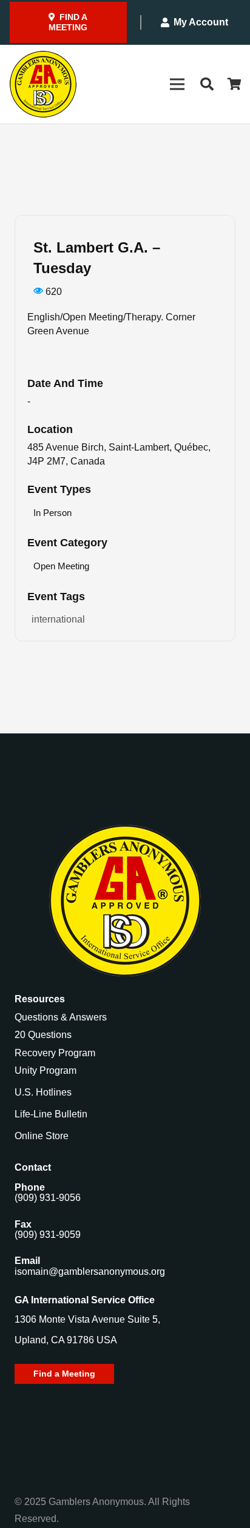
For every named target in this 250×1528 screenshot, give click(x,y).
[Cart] (234, 84)
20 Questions (43, 1035)
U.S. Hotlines (43, 1092)
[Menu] (177, 84)
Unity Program (45, 1070)
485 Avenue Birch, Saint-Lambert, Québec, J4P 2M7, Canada (119, 454)
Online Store (42, 1136)
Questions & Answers (61, 1017)
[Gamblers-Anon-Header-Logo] (43, 84)
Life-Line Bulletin (51, 1114)
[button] (206, 84)
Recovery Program (55, 1053)
